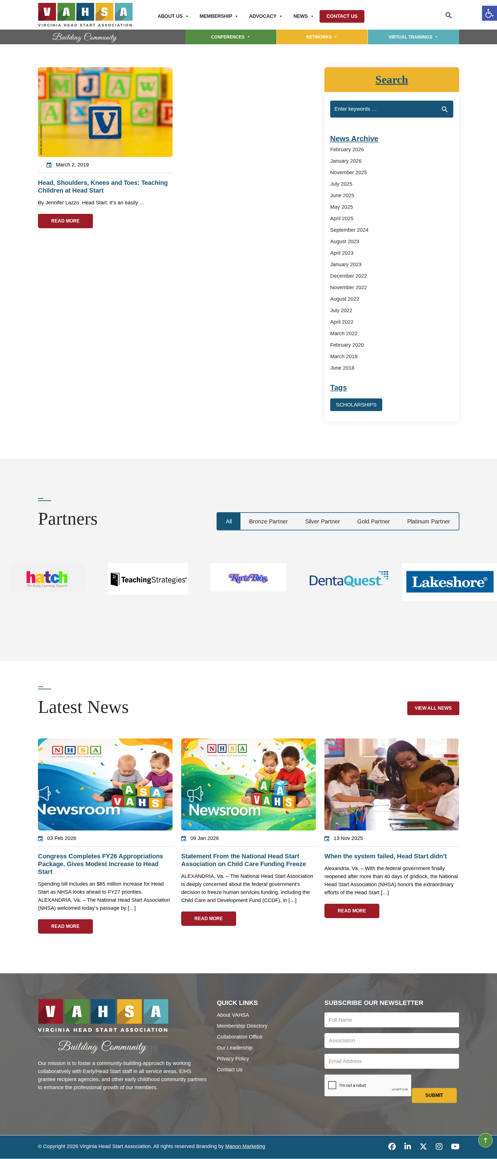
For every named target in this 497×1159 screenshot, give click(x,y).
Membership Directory (242, 1026)
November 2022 (348, 287)
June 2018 (342, 368)
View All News (433, 708)
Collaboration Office (239, 1037)
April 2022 (341, 322)
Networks (319, 36)
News (300, 16)
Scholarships (356, 405)
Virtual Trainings (410, 36)
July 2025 (341, 184)
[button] (489, 13)
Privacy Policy (233, 1059)
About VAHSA (233, 1015)
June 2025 (342, 195)
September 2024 (349, 230)
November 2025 (348, 172)
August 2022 (344, 299)
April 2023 (341, 253)
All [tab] (229, 521)
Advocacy (262, 16)
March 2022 (344, 333)
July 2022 (341, 310)
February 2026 (347, 149)
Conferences (227, 36)
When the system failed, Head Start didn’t (385, 856)
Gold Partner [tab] (373, 521)
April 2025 (341, 218)
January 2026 (346, 161)
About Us (170, 16)
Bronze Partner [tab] (268, 521)
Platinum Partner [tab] (428, 521)
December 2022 (348, 276)
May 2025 (341, 207)
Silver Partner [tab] (322, 521)
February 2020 (347, 345)
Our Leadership (235, 1048)
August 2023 (344, 241)
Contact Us (342, 16)
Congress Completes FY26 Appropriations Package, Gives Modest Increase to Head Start (100, 864)
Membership (216, 16)
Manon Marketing (245, 1146)
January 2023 (346, 264)
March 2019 (344, 356)
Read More (65, 220)
